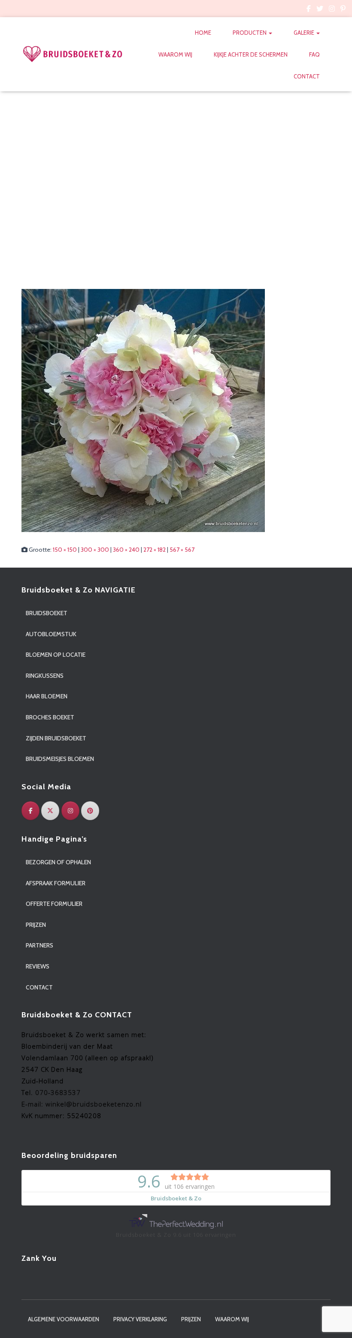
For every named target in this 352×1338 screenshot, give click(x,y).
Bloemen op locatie (55, 654)
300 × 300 (95, 549)
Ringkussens (45, 676)
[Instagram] (70, 810)
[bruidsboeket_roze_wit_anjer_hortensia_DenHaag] (143, 410)
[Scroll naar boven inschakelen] (335, 1321)
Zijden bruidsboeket (56, 738)
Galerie (305, 32)
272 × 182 (154, 549)
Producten (250, 32)
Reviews (37, 966)
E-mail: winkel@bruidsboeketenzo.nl (81, 1104)
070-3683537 (58, 1092)
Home (203, 32)
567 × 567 (182, 549)
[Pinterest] (90, 810)
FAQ (314, 54)
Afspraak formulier (55, 883)
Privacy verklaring (140, 1319)
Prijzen (36, 925)
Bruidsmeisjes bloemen (60, 759)
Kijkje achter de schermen (251, 54)
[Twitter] (50, 810)
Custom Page (308, 10)
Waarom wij (175, 54)
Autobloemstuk (51, 634)
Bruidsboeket (46, 613)
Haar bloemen (46, 696)
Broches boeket (50, 717)
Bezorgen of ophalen (58, 862)
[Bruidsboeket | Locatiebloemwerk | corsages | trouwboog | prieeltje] (72, 54)
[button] (270, 32)
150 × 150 (65, 549)
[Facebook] (30, 810)
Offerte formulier (54, 904)
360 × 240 (126, 549)
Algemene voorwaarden (63, 1319)
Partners (39, 945)
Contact (307, 76)
